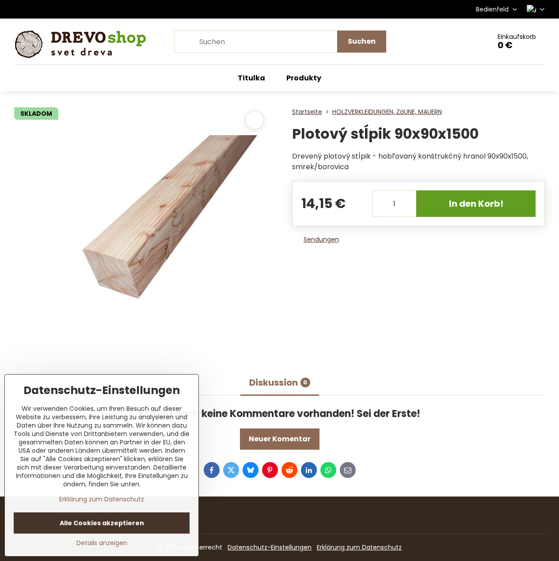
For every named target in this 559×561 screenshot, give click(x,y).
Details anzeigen (101, 543)
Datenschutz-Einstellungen (270, 547)
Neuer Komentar (280, 439)
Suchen (362, 41)
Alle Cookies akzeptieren (102, 523)
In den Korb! (476, 203)
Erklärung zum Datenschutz (359, 547)
